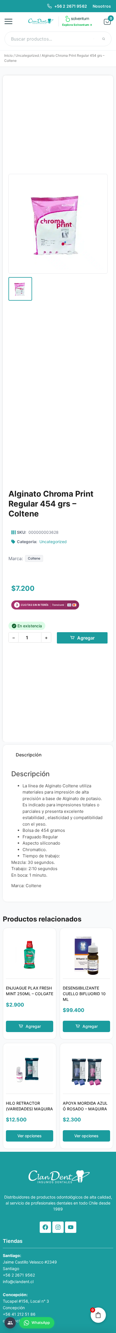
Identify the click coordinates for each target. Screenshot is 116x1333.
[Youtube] (70, 1227)
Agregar (86, 638)
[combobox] (58, 38)
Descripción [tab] (29, 755)
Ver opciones (29, 1135)
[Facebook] (45, 1227)
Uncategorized (27, 55)
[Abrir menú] (10, 21)
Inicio (8, 55)
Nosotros (102, 6)
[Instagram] (58, 1227)
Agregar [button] (33, 1026)
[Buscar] (103, 39)
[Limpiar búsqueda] (94, 39)
